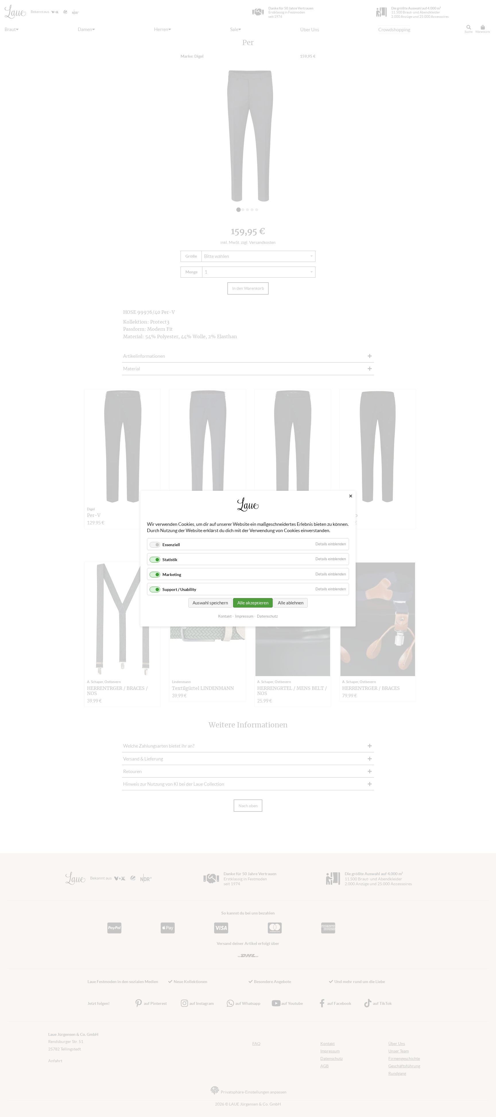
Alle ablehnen (290, 602)
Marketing (171, 574)
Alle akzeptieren (252, 602)
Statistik (169, 559)
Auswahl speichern (210, 602)
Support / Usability (179, 589)
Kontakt (225, 616)
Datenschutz (267, 616)
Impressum (244, 616)
